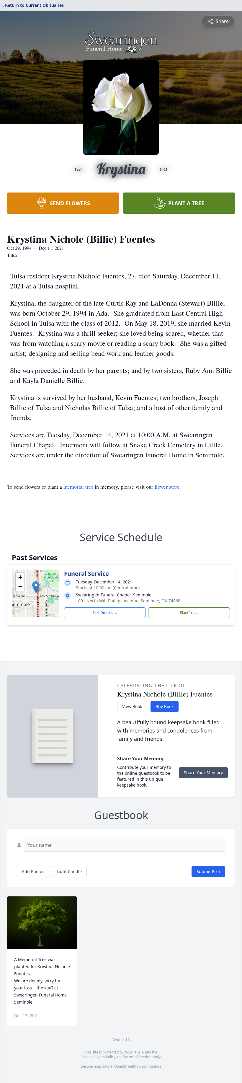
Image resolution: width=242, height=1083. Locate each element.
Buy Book (165, 706)
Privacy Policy (104, 1056)
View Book (132, 706)
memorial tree (78, 486)
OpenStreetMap (127, 1066)
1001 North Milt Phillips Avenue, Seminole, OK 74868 (128, 601)
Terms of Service (137, 1056)
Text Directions (105, 612)
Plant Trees (189, 612)
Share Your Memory (203, 772)
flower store (167, 486)
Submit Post (208, 871)
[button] (36, 587)
